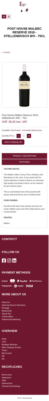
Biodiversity (7, 311)
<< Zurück (6, 52)
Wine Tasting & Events (11, 347)
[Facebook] (4, 260)
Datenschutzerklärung (11, 319)
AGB (4, 380)
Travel (4, 350)
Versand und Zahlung (11, 386)
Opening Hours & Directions (13, 305)
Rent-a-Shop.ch (27, 398)
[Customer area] (22, 10)
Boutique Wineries (9, 345)
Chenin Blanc (7, 317)
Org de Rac (6, 314)
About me (6, 302)
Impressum (6, 378)
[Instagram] (9, 260)
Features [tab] (24, 162)
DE (3, 356)
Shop (4, 339)
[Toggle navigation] (9, 16)
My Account (7, 353)
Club (4, 342)
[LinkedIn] (14, 260)
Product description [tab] (24, 156)
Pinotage (5, 308)
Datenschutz (7, 383)
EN (3, 359)
